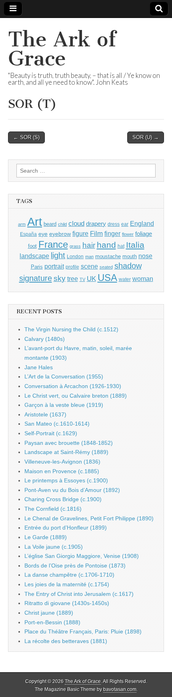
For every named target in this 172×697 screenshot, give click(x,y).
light (58, 255)
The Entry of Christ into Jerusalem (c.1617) (79, 594)
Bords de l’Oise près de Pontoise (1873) (75, 565)
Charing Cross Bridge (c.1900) (63, 499)
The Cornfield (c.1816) (53, 509)
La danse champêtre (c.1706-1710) (69, 575)
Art (34, 221)
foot (32, 246)
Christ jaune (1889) (48, 612)
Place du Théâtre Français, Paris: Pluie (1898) (83, 631)
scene (89, 266)
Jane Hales (38, 367)
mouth (129, 256)
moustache (108, 256)
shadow (128, 265)
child (62, 224)
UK (91, 279)
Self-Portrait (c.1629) (50, 433)
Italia (135, 244)
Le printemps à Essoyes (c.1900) (66, 480)
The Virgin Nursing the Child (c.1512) (71, 329)
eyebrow (60, 234)
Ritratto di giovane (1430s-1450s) (66, 603)
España (28, 234)
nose (145, 256)
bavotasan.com (119, 689)
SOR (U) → (145, 137)
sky (60, 278)
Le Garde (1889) (45, 537)
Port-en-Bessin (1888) (52, 622)
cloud (76, 223)
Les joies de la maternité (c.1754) (66, 584)
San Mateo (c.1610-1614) (57, 423)
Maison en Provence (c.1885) (61, 471)
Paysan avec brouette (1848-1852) (68, 443)
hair (88, 245)
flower (128, 234)
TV (82, 279)
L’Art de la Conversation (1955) (63, 376)
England (142, 223)
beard (50, 224)
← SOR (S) (26, 137)
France (53, 244)
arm (22, 224)
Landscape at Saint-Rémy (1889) (66, 452)
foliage (143, 234)
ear (124, 224)
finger (112, 233)
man (89, 256)
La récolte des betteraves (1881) (65, 641)
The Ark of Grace (62, 49)
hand (106, 244)
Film (96, 233)
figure (80, 233)
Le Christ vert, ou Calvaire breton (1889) (75, 395)
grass (75, 246)
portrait (54, 266)
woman (142, 278)
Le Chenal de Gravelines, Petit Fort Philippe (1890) (89, 518)
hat (121, 246)
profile (72, 267)
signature (35, 278)
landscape (34, 255)
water (125, 279)
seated (106, 267)
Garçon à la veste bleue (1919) (63, 405)
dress (114, 224)
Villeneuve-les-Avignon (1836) (62, 461)
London (75, 256)
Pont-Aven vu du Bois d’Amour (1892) (72, 490)
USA (107, 277)
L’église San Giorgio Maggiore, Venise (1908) (81, 556)
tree (72, 278)
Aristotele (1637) (45, 414)
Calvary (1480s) (44, 339)
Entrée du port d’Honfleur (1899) (65, 527)
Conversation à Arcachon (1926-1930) (72, 386)
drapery (96, 223)
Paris (37, 267)
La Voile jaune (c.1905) (53, 547)
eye (43, 234)
